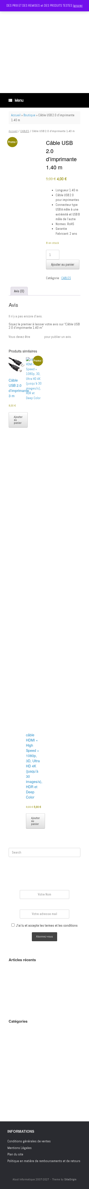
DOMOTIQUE (16, 1050)
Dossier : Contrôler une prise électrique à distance (43, 1004)
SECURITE (15, 1089)
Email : (44, 906)
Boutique (29, 115)
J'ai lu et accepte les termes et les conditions (47, 925)
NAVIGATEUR (16, 1076)
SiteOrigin (70, 1179)
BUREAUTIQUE (17, 1043)
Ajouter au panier (62, 264)
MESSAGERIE (17, 1063)
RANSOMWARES (18, 1082)
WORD (12, 1109)
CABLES (24, 131)
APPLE (12, 1036)
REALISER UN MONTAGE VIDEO (27, 980)
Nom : (44, 886)
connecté (37, 337)
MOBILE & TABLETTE (21, 1069)
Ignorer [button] (78, 5)
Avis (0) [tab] (19, 291)
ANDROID (14, 1030)
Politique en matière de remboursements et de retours (43, 1161)
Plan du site (15, 1154)
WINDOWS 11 (17, 1102)
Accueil (16, 115)
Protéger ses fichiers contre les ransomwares (39, 998)
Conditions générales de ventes (29, 1141)
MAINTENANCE (17, 1056)
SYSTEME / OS (17, 1095)
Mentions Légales (19, 1148)
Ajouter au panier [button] (18, 420)
